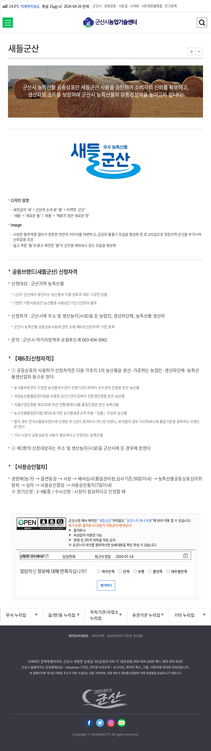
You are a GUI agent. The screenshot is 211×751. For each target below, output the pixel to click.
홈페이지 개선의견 (35, 555)
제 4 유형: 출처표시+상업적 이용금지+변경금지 (99, 525)
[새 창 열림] (40, 523)
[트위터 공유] (100, 723)
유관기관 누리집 (146, 615)
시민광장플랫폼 (152, 5)
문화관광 (110, 5)
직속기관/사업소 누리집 (104, 615)
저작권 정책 (97, 636)
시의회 (134, 5)
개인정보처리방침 (78, 636)
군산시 (97, 5)
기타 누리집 (184, 615)
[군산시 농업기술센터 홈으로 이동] (105, 23)
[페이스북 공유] (89, 723)
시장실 (123, 5)
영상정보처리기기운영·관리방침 (125, 636)
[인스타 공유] (111, 723)
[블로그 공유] (121, 723)
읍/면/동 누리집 (61, 615)
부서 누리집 (16, 615)
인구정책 (171, 5)
